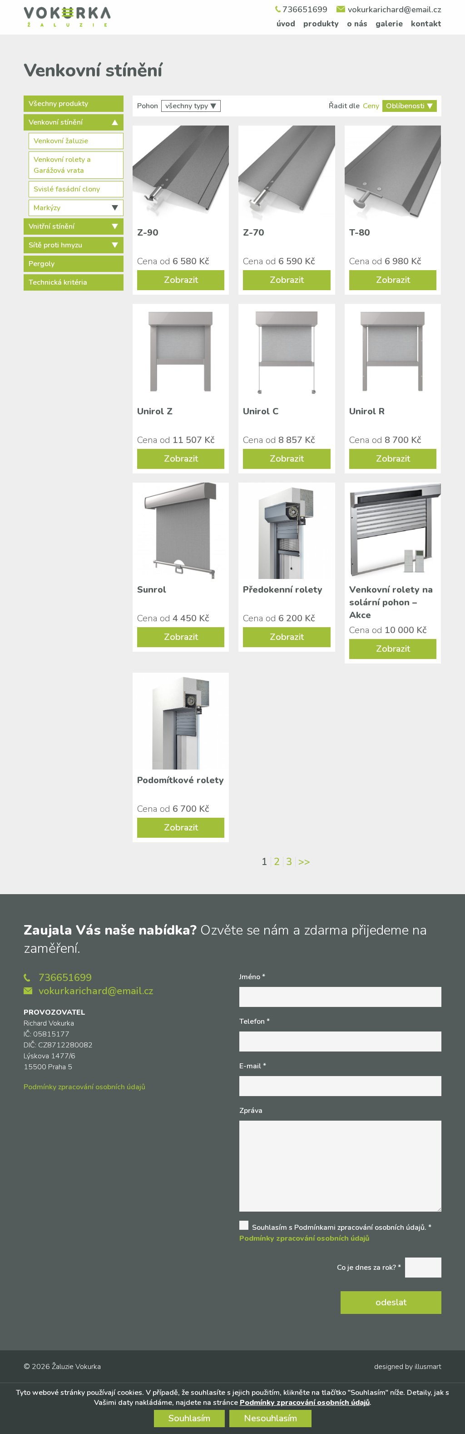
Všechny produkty (58, 104)
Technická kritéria (58, 282)
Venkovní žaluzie (61, 141)
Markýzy (47, 208)
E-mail (252, 1066)
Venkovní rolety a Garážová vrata (62, 165)
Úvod (286, 24)
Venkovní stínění (56, 122)
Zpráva (250, 1111)
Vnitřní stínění (51, 226)
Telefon (254, 1021)
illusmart (428, 1367)
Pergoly (41, 264)
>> (304, 862)
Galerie (389, 24)
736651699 (304, 9)
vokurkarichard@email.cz (394, 9)
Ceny (371, 106)
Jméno (252, 977)
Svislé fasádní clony (67, 189)
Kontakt (426, 24)
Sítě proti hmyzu (55, 245)
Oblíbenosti (405, 106)
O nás (357, 24)
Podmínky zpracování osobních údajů (84, 1087)
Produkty (321, 24)
